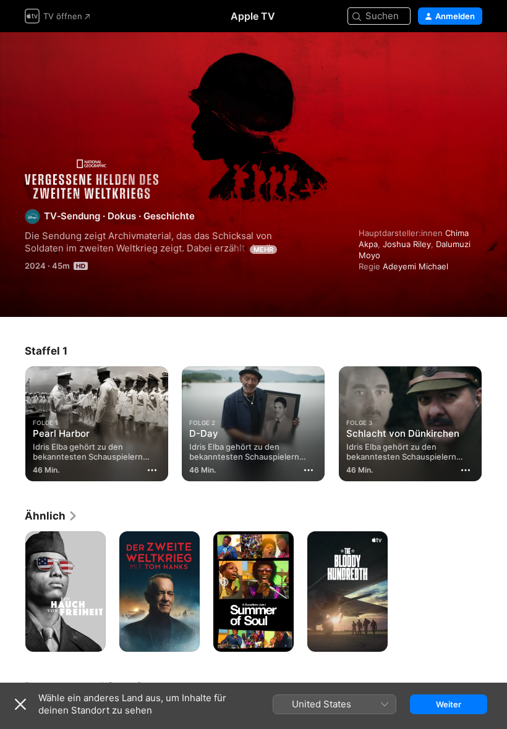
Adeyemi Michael (415, 266)
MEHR (263, 249)
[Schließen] (20, 704)
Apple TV (253, 16)
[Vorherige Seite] (12, 421)
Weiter (448, 704)
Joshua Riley (407, 244)
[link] (51, 516)
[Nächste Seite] (494, 421)
